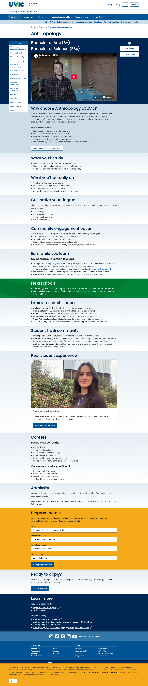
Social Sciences (39, 610)
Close (13, 681)
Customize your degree (18, 61)
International (103, 648)
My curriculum (37, 554)
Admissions (14, 98)
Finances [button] (41, 17)
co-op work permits (99, 269)
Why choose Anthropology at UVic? (18, 48)
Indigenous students (65, 22)
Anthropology (15, 43)
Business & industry (105, 653)
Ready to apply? (15, 106)
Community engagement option (17, 66)
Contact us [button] (97, 17)
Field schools (14, 75)
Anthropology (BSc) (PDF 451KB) (47, 624)
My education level (39, 535)
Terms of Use (86, 672)
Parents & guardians (112, 22)
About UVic (35, 648)
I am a (33, 526)
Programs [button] (13, 17)
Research (34, 653)
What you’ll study (16, 53)
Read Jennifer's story (44, 425)
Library (117, 5)
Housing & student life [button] (60, 17)
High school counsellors (130, 22)
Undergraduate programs (61, 27)
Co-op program (53, 263)
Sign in (135, 4)
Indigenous (79, 656)
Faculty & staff (80, 651)
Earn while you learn (17, 71)
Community (102, 656)
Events (55, 648)
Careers (13, 95)
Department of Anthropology (45, 607)
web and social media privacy (105, 672)
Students (78, 648)
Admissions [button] (28, 17)
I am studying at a (38, 545)
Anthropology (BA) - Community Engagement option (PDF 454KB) (61, 622)
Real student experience (14, 90)
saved (130, 48)
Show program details (42, 564)
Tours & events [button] (81, 17)
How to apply (129, 54)
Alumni (78, 653)
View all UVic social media (89, 636)
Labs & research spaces (18, 79)
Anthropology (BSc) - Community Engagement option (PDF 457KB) (62, 627)
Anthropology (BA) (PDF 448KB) (47, 619)
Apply (110, 5)
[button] (125, 5)
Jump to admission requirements (47, 148)
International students (83, 22)
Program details (15, 102)
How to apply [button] (39, 588)
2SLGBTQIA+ (102, 651)
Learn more (14, 110)
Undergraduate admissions (23, 11)
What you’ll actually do (18, 57)
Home (33, 27)
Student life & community (15, 84)
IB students (98, 22)
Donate (56, 653)
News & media (36, 656)
